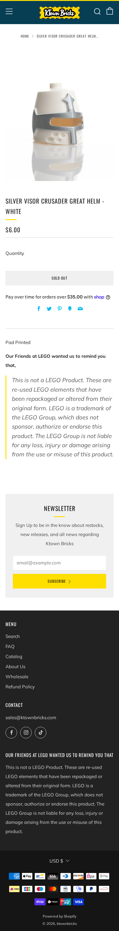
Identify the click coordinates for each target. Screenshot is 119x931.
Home (25, 36)
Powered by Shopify (59, 916)
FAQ (10, 646)
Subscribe (57, 581)
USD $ (56, 861)
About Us (15, 666)
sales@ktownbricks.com (30, 717)
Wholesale (16, 676)
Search (12, 636)
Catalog (13, 656)
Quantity (14, 253)
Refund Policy (20, 687)
